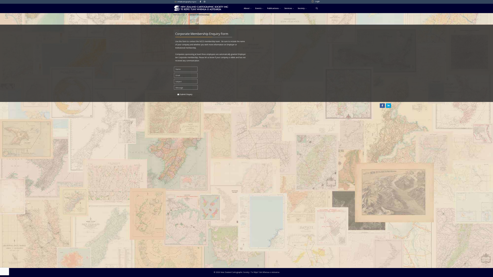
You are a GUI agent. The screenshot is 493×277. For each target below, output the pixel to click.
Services (288, 8)
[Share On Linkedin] (388, 105)
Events (258, 8)
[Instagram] (204, 1)
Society (301, 8)
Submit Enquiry (185, 94)
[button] (315, 1)
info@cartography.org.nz (186, 2)
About (247, 8)
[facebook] (200, 1)
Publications (273, 8)
